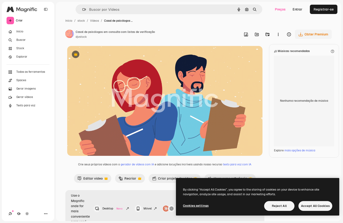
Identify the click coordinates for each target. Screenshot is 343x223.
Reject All (279, 206)
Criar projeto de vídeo (172, 179)
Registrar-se (324, 9)
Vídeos (94, 21)
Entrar (297, 9)
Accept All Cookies (315, 206)
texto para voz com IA (237, 164)
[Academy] (18, 213)
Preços (280, 9)
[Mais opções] (278, 34)
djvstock (81, 37)
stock (81, 21)
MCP (180, 208)
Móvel (148, 208)
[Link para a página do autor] (69, 34)
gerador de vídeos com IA (137, 164)
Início (68, 21)
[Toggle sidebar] (45, 9)
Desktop (112, 208)
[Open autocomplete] (82, 9)
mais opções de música (299, 150)
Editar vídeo (90, 179)
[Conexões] (10, 213)
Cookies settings (196, 206)
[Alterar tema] (27, 213)
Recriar (127, 179)
